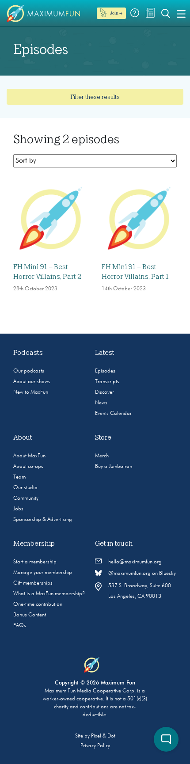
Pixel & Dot (103, 736)
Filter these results (95, 96)
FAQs (19, 625)
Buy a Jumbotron (113, 466)
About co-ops (28, 466)
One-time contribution (37, 604)
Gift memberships (33, 583)
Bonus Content (29, 615)
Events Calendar (113, 413)
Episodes (105, 371)
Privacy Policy (95, 746)
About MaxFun (29, 456)
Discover (104, 392)
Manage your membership (42, 572)
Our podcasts (28, 371)
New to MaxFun (30, 392)
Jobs (18, 509)
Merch (102, 456)
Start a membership (35, 562)
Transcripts (107, 381)
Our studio (25, 487)
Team (19, 477)
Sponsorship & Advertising (42, 519)
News (101, 403)
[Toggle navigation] (181, 13)
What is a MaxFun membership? (49, 594)
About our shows (31, 381)
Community (25, 498)
